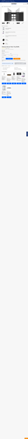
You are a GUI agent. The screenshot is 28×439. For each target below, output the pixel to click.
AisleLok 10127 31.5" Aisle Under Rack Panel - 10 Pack (9, 93)
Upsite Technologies (3, 76)
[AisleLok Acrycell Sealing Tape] (9, 75)
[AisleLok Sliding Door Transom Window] (3, 32)
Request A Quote (13, 1)
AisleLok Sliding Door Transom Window (23, 80)
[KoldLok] (3, 39)
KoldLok (7, 39)
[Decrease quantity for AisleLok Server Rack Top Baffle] (2, 58)
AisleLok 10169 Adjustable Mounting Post (3, 78)
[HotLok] (3, 43)
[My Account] (25, 4)
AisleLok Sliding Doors (8, 28)
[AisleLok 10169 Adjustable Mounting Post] (4, 74)
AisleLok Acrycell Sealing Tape (9, 79)
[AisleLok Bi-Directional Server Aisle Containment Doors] (19, 74)
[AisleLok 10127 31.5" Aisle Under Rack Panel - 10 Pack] (9, 88)
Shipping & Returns (7, 1)
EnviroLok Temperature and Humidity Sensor (11, 35)
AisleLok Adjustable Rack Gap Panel (14, 78)
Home (2, 6)
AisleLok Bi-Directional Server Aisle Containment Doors (19, 78)
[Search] (24, 4)
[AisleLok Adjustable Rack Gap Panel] (14, 74)
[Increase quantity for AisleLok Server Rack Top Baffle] (4, 58)
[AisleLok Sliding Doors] (3, 28)
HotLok (6, 43)
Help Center (3, 1)
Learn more (11, 63)
